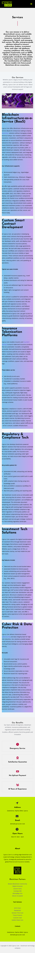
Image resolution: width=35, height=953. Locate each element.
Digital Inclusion (18, 886)
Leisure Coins (17, 889)
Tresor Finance (17, 915)
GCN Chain (17, 908)
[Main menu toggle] (31, 4)
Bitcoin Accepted (17, 896)
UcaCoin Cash (17, 918)
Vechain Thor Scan (17, 913)
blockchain (5, 133)
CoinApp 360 (17, 891)
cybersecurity (6, 637)
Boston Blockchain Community (17, 884)
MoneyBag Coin (17, 893)
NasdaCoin (17, 910)
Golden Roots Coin (17, 920)
